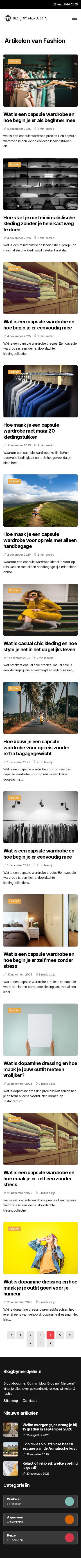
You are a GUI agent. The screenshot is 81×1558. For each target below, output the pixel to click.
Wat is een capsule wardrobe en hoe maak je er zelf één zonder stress (38, 1178)
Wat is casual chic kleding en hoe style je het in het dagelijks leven (40, 646)
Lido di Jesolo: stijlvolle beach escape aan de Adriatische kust (49, 1446)
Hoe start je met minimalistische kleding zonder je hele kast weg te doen (39, 223)
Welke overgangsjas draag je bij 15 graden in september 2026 (49, 1427)
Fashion (14, 61)
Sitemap (10, 1401)
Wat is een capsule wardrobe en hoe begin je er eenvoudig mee (38, 324)
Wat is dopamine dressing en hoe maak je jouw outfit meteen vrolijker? (40, 1069)
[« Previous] (11, 1335)
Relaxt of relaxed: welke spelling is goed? (50, 1465)
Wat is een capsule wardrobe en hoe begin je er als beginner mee (39, 117)
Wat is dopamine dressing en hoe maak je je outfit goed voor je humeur (40, 1288)
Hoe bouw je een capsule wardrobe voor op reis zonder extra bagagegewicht (36, 747)
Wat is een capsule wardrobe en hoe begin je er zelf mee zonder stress (38, 960)
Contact (29, 1401)
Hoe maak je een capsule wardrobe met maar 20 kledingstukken (31, 431)
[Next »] (50, 1343)
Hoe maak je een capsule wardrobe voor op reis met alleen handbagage (40, 540)
